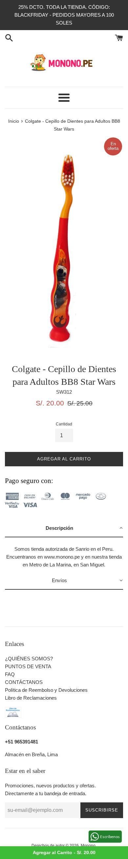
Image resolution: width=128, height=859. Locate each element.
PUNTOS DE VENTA (28, 666)
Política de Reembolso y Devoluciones (46, 690)
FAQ (10, 674)
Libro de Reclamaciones (31, 698)
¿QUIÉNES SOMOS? (29, 658)
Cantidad (64, 424)
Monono (88, 845)
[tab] (64, 528)
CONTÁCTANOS (24, 682)
